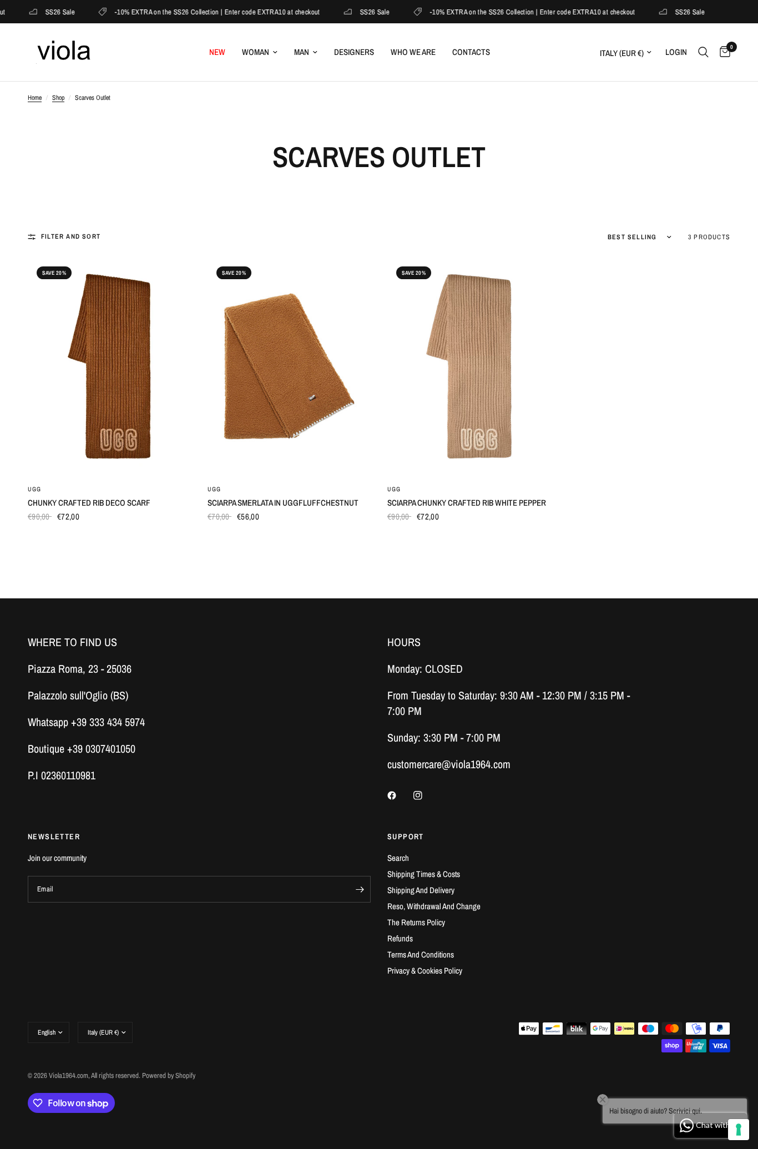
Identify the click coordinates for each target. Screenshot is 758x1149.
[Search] (703, 52)
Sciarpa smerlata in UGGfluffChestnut (283, 502)
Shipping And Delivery (420, 890)
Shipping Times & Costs (423, 874)
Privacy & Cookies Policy (424, 970)
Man (301, 52)
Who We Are (413, 52)
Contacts (471, 52)
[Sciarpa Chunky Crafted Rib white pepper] (468, 366)
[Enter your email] (359, 889)
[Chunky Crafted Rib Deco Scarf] (109, 366)
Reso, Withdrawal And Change (434, 906)
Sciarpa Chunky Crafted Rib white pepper (466, 502)
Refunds (400, 938)
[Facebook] (399, 795)
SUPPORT (405, 836)
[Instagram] (425, 795)
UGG (34, 489)
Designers (354, 52)
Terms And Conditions (420, 954)
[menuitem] (217, 52)
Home (35, 97)
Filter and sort (70, 236)
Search (398, 858)
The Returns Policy (416, 922)
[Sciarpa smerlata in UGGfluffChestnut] (289, 366)
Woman (255, 52)
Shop (58, 97)
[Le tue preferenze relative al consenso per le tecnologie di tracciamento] (738, 1129)
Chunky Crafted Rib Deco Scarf (89, 502)
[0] (722, 52)
